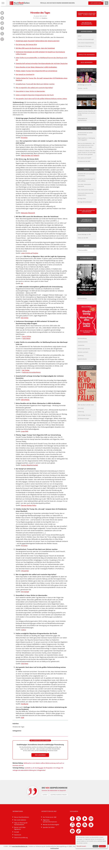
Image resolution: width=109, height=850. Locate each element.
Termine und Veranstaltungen (86, 39)
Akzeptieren (102, 846)
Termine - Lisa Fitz (83, 88)
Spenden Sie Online (48, 827)
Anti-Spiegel (25, 592)
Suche (106, 3)
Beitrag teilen (2, 13)
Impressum (17, 835)
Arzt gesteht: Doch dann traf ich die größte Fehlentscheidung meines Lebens (41, 99)
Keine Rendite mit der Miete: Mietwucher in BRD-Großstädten (36, 67)
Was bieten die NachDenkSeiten (86, 23)
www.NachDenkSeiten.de (19, 846)
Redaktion (44, 18)
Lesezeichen (81, 345)
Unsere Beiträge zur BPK (84, 234)
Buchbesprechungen (83, 418)
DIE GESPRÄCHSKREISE (54, 787)
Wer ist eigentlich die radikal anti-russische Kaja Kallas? (34, 88)
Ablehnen (95, 846)
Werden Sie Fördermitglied (51, 824)
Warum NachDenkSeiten (21, 817)
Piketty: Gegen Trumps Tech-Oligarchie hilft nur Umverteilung (36, 71)
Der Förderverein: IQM (49, 817)
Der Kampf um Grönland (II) (25, 74)
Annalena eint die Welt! (84, 161)
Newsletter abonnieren (86, 54)
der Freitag (25, 370)
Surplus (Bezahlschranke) (29, 465)
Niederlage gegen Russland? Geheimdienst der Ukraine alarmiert (37, 41)
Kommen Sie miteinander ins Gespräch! (54, 790)
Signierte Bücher (82, 359)
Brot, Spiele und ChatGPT (84, 158)
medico (23, 630)
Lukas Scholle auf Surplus (29, 253)
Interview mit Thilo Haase (84, 46)
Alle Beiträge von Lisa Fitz (84, 85)
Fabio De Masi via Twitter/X (30, 155)
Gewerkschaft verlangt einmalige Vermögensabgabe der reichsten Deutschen (42, 63)
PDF (2, 23)
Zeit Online (24, 318)
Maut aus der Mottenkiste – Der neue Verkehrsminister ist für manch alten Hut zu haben (86, 145)
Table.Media (26, 338)
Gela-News (24, 664)
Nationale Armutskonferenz (31, 372)
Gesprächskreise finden (58, 795)
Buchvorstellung (82, 298)
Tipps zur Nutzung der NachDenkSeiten (21, 823)
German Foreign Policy (28, 505)
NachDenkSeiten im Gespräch (87, 96)
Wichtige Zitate (82, 198)
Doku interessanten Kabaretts (86, 190)
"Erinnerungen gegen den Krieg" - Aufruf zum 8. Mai (87, 14)
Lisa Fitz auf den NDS (86, 70)
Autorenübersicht (86, 258)
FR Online (24, 138)
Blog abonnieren (86, 62)
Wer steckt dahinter (20, 820)
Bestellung (80, 355)
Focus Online (26, 336)
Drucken (2, 18)
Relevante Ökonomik (28, 213)
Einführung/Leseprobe (84, 348)
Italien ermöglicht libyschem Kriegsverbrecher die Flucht (35, 95)
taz (22, 283)
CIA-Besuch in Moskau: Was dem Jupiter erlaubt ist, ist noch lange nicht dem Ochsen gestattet (86, 152)
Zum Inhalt (81, 408)
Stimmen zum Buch (83, 352)
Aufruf (79, 36)
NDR (22, 717)
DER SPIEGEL (25, 400)
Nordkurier (24, 704)
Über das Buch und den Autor (86, 405)
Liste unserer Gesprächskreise (86, 43)
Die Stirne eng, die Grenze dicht (26, 44)
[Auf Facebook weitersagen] (2, 29)
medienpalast (54, 848)
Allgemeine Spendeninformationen (50, 821)
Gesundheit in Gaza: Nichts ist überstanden (30, 91)
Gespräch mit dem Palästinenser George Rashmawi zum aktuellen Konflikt (86, 113)
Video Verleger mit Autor (84, 415)
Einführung (81, 411)
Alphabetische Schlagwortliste (86, 220)
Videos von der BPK (83, 238)
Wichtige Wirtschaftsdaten (85, 202)
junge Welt (24, 431)
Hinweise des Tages (18, 727)
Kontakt (16, 832)
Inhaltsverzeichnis (83, 342)
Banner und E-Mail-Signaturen (20, 828)
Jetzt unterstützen (97, 2)
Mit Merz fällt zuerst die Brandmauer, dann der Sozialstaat (35, 48)
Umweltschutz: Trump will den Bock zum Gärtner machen (35, 84)
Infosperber (25, 571)
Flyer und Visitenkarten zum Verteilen (86, 211)
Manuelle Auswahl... (82, 846)
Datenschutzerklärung (21, 837)
